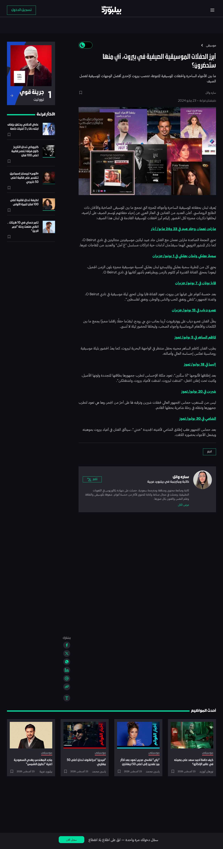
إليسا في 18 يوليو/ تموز (200, 364)
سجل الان (71, 839)
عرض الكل (183, 504)
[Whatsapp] (66, 661)
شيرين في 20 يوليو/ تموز (198, 391)
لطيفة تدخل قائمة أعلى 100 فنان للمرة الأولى (24, 202)
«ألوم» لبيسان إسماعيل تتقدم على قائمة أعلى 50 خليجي (24, 178)
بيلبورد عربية (46, 771)
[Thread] (66, 678)
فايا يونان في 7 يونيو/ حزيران (195, 283)
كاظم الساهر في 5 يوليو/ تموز (195, 337)
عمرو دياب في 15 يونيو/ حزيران (194, 310)
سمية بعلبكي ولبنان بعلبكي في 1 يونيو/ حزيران (184, 256)
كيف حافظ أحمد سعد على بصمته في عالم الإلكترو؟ (193, 762)
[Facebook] (66, 645)
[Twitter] (66, 653)
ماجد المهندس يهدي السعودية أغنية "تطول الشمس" (33, 762)
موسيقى (211, 45)
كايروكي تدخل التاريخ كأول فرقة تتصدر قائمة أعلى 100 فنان (25, 151)
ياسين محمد (153, 771)
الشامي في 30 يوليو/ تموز (197, 418)
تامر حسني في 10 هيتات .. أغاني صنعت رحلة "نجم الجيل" (23, 227)
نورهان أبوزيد (206, 771)
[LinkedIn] (66, 670)
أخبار (209, 452)
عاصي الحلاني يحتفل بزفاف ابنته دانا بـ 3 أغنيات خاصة (23, 127)
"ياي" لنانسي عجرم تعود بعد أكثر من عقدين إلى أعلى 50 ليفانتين (140, 762)
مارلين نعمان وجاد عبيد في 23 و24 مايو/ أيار (183, 229)
